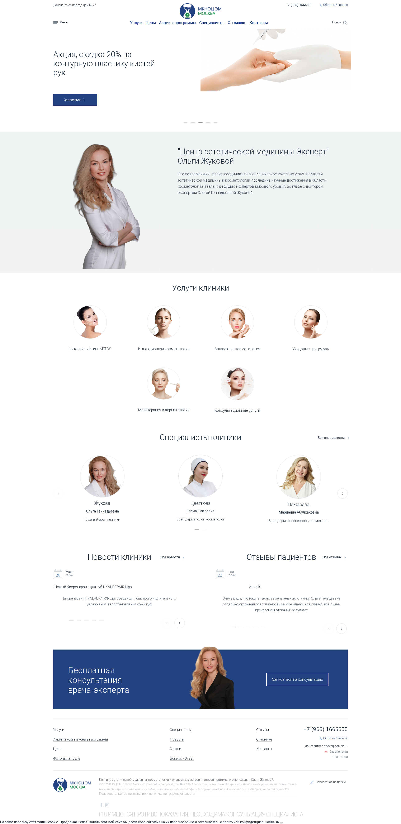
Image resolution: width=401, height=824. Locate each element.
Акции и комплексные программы (80, 739)
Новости (177, 739)
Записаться (72, 100)
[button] (185, 122)
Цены (151, 22)
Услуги (136, 22)
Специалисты (212, 22)
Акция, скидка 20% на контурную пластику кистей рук (104, 63)
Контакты (259, 22)
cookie (53, 822)
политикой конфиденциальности (248, 822)
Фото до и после (66, 758)
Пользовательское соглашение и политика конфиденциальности (147, 794)
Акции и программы (177, 22)
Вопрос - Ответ (182, 758)
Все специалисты (332, 438)
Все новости (171, 557)
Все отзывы (333, 557)
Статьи (175, 749)
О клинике (237, 22)
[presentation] (58, 493)
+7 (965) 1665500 (299, 5)
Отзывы (262, 730)
